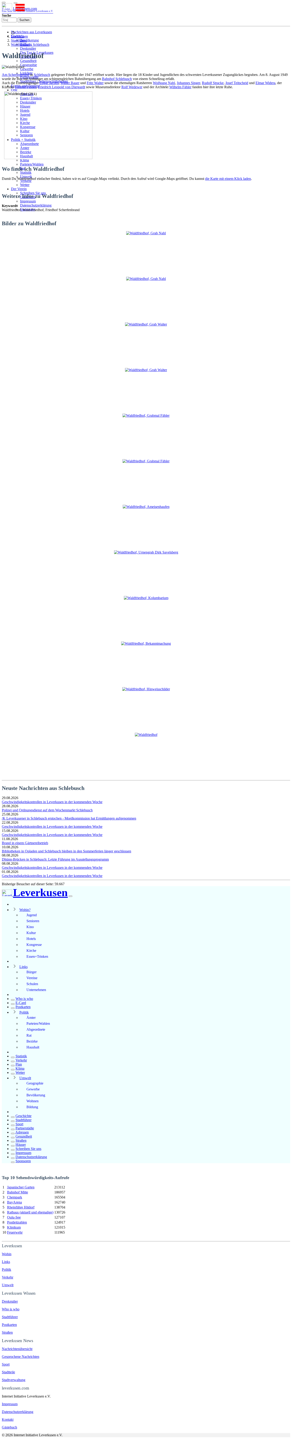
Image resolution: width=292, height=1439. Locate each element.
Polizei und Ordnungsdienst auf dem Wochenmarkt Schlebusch (47, 810)
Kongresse (34, 945)
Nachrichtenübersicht (17, 1349)
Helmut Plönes (25, 87)
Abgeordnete (35, 1029)
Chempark (14, 1197)
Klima (20, 1068)
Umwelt (25, 1078)
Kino (30, 927)
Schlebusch (42, 75)
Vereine (31, 978)
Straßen (21, 1140)
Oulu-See (14, 1217)
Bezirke (32, 1041)
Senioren (32, 921)
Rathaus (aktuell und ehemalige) (30, 1212)
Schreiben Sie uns (28, 1149)
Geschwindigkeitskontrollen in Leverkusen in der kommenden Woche (52, 802)
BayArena (14, 1202)
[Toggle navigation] (3, 2)
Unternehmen (36, 990)
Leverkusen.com (27, 9)
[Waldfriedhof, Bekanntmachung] (146, 664)
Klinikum (14, 1227)
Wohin (6, 1254)
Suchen (24, 20)
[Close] (70, 896)
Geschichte (23, 1116)
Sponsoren (23, 1161)
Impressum (28, 201)
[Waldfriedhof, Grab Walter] (146, 345)
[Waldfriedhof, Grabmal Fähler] (146, 436)
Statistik (25, 172)
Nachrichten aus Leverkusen (31, 32)
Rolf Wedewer (131, 87)
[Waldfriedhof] (146, 755)
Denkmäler (28, 48)
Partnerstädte (25, 1128)
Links (23, 967)
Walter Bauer (69, 83)
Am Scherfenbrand (15, 75)
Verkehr (21, 1060)
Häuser (21, 1145)
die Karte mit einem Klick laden (228, 179)
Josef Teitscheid (236, 83)
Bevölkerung (29, 40)
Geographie (28, 65)
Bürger (31, 972)
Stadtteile (8, 1372)
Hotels (31, 939)
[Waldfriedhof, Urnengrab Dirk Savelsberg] (146, 573)
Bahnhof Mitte (17, 1192)
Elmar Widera (265, 83)
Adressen (22, 1132)
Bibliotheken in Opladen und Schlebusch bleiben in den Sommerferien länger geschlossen (66, 851)
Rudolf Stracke (213, 83)
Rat (28, 1035)
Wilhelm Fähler (180, 87)
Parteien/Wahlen (32, 164)
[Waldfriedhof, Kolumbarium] (146, 619)
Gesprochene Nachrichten (20, 1357)
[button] (15, 3)
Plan (19, 1064)
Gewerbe (26, 69)
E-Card (21, 1003)
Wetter (24, 185)
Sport (19, 1124)
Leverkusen (19, 36)
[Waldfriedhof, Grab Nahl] (146, 254)
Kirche (31, 950)
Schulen (32, 984)
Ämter (31, 1018)
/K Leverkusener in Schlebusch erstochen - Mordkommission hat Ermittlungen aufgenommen (69, 818)
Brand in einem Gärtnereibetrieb (25, 843)
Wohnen (32, 1101)
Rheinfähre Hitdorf (20, 1207)
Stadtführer (19, 40)
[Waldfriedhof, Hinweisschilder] (146, 710)
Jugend (31, 915)
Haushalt (32, 1047)
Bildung (32, 1107)
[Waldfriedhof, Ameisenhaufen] (146, 527)
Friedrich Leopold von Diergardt (61, 87)
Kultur (31, 933)
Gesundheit (28, 61)
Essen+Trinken (37, 956)
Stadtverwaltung (13, 1380)
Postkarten (23, 1007)
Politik (24, 1012)
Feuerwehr (15, 1232)
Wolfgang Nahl (164, 83)
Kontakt (7, 1419)
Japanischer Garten (20, 1187)
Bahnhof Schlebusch (117, 79)
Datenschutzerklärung (36, 205)
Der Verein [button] (19, 189)
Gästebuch (9, 1427)
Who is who (24, 999)
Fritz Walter (95, 83)
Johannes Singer (188, 83)
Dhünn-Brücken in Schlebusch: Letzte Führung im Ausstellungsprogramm (55, 859)
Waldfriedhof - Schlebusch (30, 45)
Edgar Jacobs (49, 83)
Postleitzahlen (17, 1222)
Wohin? (25, 910)
